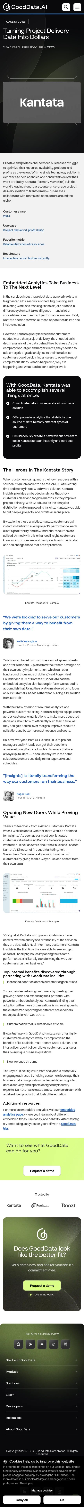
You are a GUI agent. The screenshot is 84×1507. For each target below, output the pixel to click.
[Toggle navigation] (78, 7)
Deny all (22, 1500)
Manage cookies (42, 1490)
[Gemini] (42, 1344)
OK (62, 1500)
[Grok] (53, 1344)
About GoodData (18, 1429)
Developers (14, 1406)
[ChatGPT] (18, 1344)
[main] (42, 663)
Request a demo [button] (42, 1171)
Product (12, 1372)
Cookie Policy (35, 1479)
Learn (10, 1395)
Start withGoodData (20, 1360)
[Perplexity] (65, 1344)
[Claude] (30, 1344)
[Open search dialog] (66, 7)
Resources (13, 1418)
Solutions (13, 1383)
